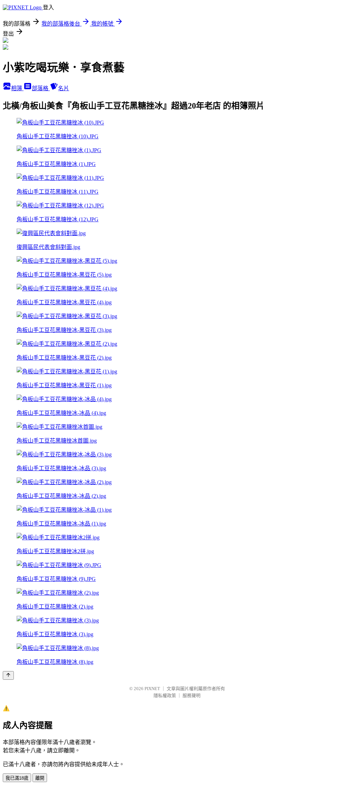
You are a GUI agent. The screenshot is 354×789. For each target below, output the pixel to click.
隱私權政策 (164, 695)
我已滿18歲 (17, 778)
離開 (39, 778)
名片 (63, 88)
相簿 (17, 88)
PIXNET (152, 688)
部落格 (41, 88)
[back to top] (8, 675)
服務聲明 (192, 695)
